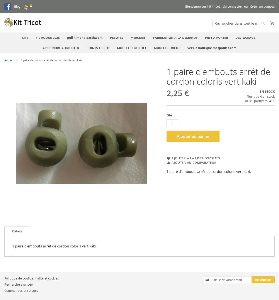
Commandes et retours (21, 290)
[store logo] (22, 22)
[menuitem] (25, 37)
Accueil (8, 60)
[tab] (17, 231)
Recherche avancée (18, 284)
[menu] (139, 42)
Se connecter (232, 6)
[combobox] (240, 23)
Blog (17, 6)
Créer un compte (262, 6)
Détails (17, 231)
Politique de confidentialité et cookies (31, 278)
